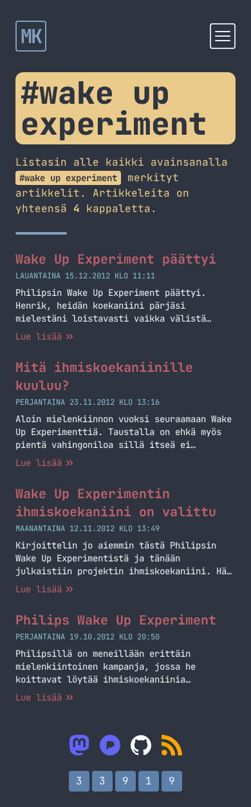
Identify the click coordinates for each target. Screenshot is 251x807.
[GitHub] (141, 745)
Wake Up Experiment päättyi (115, 259)
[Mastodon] (79, 745)
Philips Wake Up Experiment (115, 620)
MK (31, 36)
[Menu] (223, 36)
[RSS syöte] (172, 745)
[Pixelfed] (110, 745)
